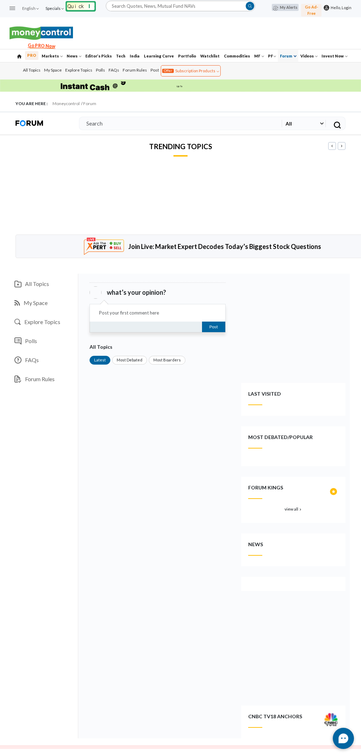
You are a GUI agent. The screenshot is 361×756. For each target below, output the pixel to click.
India (135, 56)
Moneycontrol (66, 103)
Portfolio (187, 56)
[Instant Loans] (81, 5)
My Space (53, 70)
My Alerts (289, 7)
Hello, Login (340, 7)
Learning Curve (159, 56)
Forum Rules (135, 70)
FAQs (114, 70)
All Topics (32, 70)
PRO (31, 55)
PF (270, 56)
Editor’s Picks (98, 56)
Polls (100, 70)
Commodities (237, 56)
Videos (307, 56)
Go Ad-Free (311, 10)
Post (155, 70)
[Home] (19, 56)
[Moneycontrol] (41, 32)
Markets (51, 56)
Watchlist (210, 56)
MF (257, 56)
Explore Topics (78, 70)
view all (293, 509)
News (72, 56)
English (29, 8)
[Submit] (250, 6)
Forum (286, 56)
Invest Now (333, 56)
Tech (121, 56)
